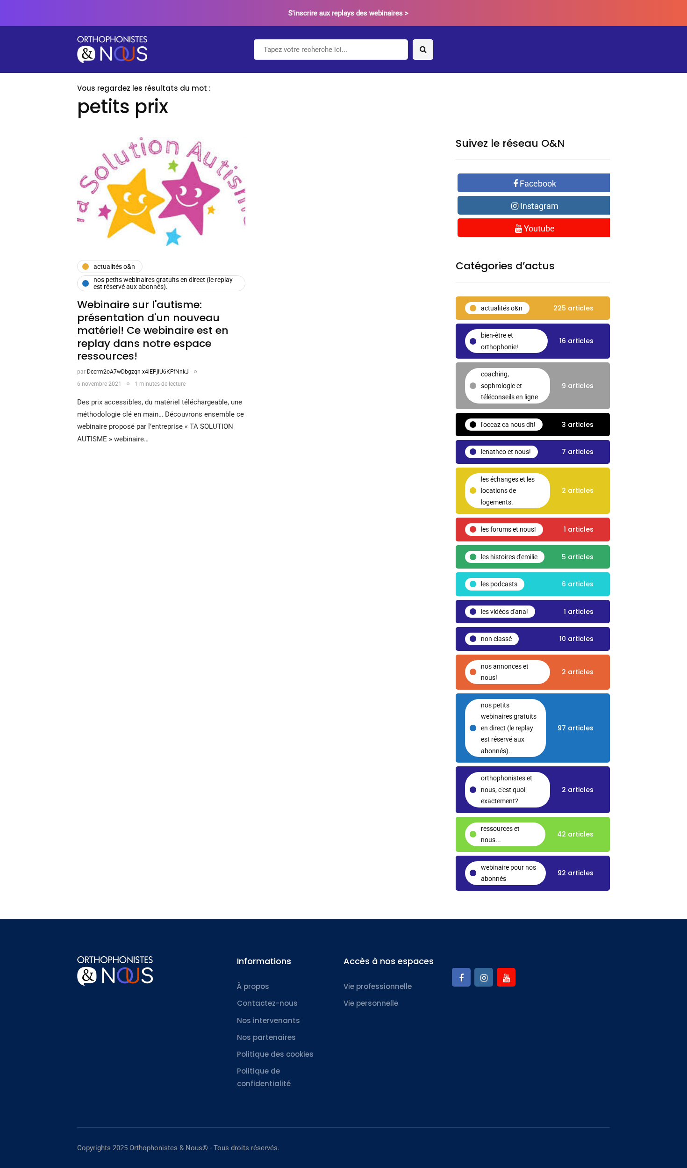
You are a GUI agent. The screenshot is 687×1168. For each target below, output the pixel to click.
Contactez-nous (267, 1003)
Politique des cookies (275, 1054)
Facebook (537, 183)
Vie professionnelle (378, 986)
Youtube (538, 228)
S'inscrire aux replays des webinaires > (348, 13)
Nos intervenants (268, 1020)
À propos (253, 986)
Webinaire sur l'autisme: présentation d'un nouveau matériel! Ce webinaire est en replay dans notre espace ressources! (153, 330)
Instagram (538, 206)
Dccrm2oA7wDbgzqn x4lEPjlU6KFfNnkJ (138, 371)
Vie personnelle (371, 1003)
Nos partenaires (266, 1037)
